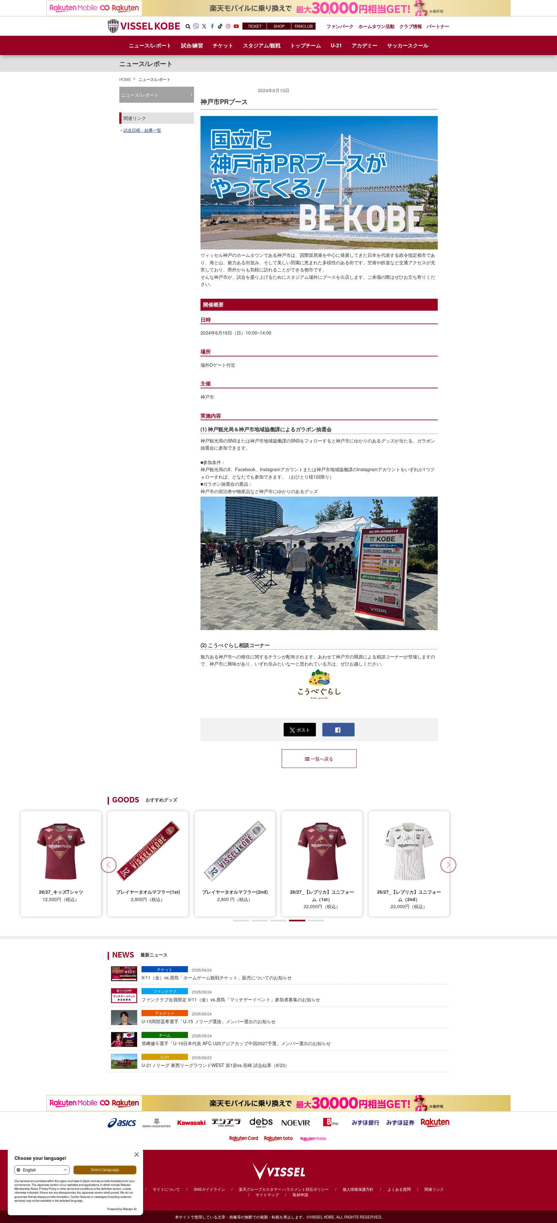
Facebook (212, 26)
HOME (125, 79)
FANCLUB (304, 26)
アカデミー (164, 1013)
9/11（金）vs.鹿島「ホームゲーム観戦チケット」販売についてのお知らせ (217, 974)
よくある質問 (399, 1189)
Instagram (228, 26)
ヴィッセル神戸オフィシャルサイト (144, 26)
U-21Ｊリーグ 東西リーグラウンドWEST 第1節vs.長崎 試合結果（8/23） (215, 1061)
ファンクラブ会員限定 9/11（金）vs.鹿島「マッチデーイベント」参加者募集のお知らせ (231, 996)
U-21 (165, 1057)
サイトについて (166, 1189)
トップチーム (305, 45)
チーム (165, 1035)
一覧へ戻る (322, 758)
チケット (164, 969)
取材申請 (300, 1194)
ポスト (303, 729)
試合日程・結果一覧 (142, 130)
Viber (196, 26)
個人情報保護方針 (358, 1189)
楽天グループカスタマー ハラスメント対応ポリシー (284, 1189)
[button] (448, 865)
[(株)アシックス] (122, 1122)
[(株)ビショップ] (331, 1122)
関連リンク (434, 1189)
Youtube (236, 26)
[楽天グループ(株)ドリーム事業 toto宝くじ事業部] (278, 1138)
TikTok (220, 26)
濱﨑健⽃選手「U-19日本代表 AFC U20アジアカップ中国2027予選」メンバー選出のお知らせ (236, 1039)
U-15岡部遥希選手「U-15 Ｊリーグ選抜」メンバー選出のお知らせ (209, 1017)
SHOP (279, 26)
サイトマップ (267, 1194)
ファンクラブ (164, 991)
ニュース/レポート (150, 45)
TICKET (254, 26)
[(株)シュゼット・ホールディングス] (156, 1122)
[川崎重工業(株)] (191, 1122)
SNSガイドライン (209, 1189)
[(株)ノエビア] (296, 1122)
